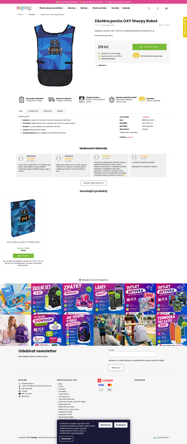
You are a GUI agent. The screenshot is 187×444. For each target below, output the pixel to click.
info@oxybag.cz (28, 383)
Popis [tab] (21, 111)
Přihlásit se (115, 368)
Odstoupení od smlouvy (68, 419)
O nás (61, 386)
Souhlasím (121, 425)
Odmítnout (105, 425)
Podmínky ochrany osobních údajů (72, 402)
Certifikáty (63, 391)
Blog (60, 384)
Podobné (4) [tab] (33, 111)
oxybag (24, 391)
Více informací (77, 433)
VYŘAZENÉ (145, 117)
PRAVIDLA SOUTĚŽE (65, 412)
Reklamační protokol (66, 407)
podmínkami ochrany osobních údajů (149, 360)
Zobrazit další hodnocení (93, 183)
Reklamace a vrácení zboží (69, 409)
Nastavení (66, 438)
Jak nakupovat (64, 397)
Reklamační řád (64, 404)
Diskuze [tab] (60, 111)
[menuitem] (52, 7)
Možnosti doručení (108, 59)
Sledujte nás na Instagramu (95, 280)
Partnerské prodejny (66, 417)
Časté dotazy (64, 394)
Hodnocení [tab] (48, 111)
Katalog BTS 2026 (65, 414)
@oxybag (25, 396)
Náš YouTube (27, 393)
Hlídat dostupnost (151, 47)
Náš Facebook (27, 388)
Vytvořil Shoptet (163, 437)
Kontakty (62, 389)
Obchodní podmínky (66, 399)
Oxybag (130, 137)
